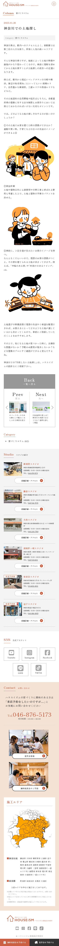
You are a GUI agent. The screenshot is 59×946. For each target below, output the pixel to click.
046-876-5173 (33, 473)
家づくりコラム (21, 38)
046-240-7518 (33, 531)
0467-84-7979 (33, 503)
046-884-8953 (33, 613)
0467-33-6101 (33, 560)
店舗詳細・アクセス (29, 480)
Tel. (29, 714)
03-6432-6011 (33, 586)
